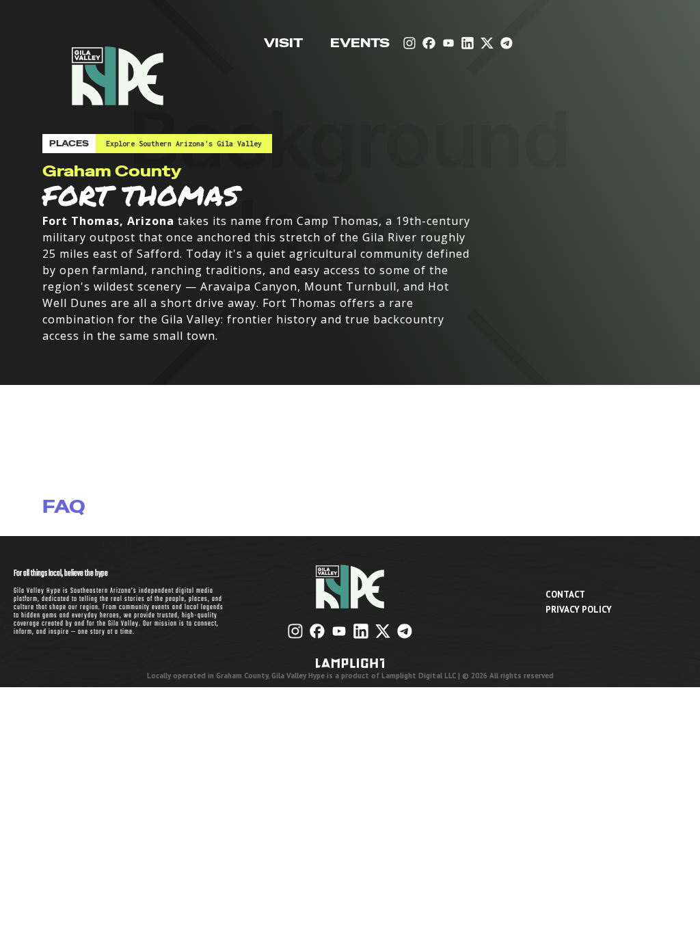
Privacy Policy (579, 609)
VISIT (283, 43)
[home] (117, 64)
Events (360, 43)
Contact (565, 594)
